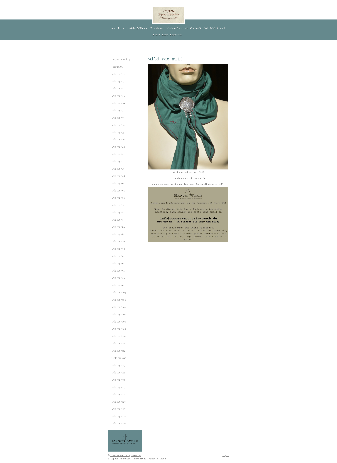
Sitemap (136, 455)
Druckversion (119, 455)
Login (225, 455)
